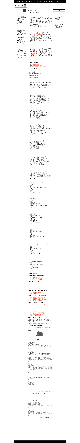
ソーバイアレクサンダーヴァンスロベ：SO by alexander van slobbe (21, 22)
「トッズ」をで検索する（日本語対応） (37, 297)
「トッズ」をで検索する (35, 277)
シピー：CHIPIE (19, 27)
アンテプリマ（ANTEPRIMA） (21, 48)
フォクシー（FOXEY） (20, 51)
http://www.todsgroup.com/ (38, 65)
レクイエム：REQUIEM (20, 16)
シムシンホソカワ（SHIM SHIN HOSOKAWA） (21, 18)
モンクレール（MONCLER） (39, 49)
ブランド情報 (18, 1)
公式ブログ (56, 1)
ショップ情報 (45, 1)
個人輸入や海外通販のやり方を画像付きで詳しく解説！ (38, 323)
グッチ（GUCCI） (34, 48)
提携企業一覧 (57, 25)
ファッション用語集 (38, 1)
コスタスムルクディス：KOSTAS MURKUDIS (21, 31)
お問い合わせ (57, 27)
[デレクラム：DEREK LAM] (31, 333)
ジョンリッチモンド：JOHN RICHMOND (21, 29)
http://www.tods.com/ (35, 64)
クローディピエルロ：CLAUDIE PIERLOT (22, 25)
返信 (28, 348)
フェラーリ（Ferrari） (37, 25)
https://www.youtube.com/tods (40, 66)
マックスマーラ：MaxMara (21, 53)
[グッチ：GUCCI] (40, 333)
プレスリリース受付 (58, 26)
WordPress (64, 441)
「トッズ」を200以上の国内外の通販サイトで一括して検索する (39, 327)
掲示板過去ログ (50, 1)
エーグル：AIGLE (19, 50)
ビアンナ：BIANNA (19, 32)
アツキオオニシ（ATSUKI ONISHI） (21, 20)
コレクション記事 (24, 1)
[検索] (24, 10)
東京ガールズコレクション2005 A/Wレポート (21, 34)
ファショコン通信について (59, 24)
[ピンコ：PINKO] (48, 333)
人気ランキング (31, 1)
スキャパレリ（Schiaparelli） (37, 34)
